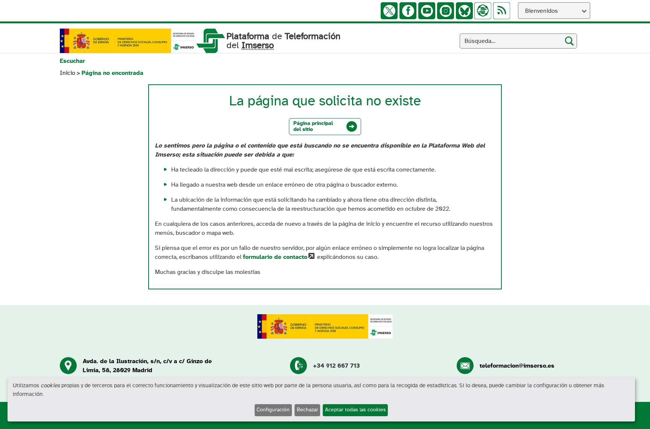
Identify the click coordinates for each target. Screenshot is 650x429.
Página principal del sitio (313, 126)
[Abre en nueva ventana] (128, 41)
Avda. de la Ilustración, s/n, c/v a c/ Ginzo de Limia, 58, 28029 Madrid (147, 365)
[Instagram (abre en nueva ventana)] (445, 10)
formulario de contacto (275, 257)
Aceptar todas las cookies (355, 409)
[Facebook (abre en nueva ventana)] (407, 10)
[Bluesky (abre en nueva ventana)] (464, 10)
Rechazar (307, 409)
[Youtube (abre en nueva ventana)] (426, 10)
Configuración (273, 409)
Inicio (67, 73)
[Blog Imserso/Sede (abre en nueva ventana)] (482, 10)
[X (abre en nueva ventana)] (389, 10)
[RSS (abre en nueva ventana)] (501, 10)
